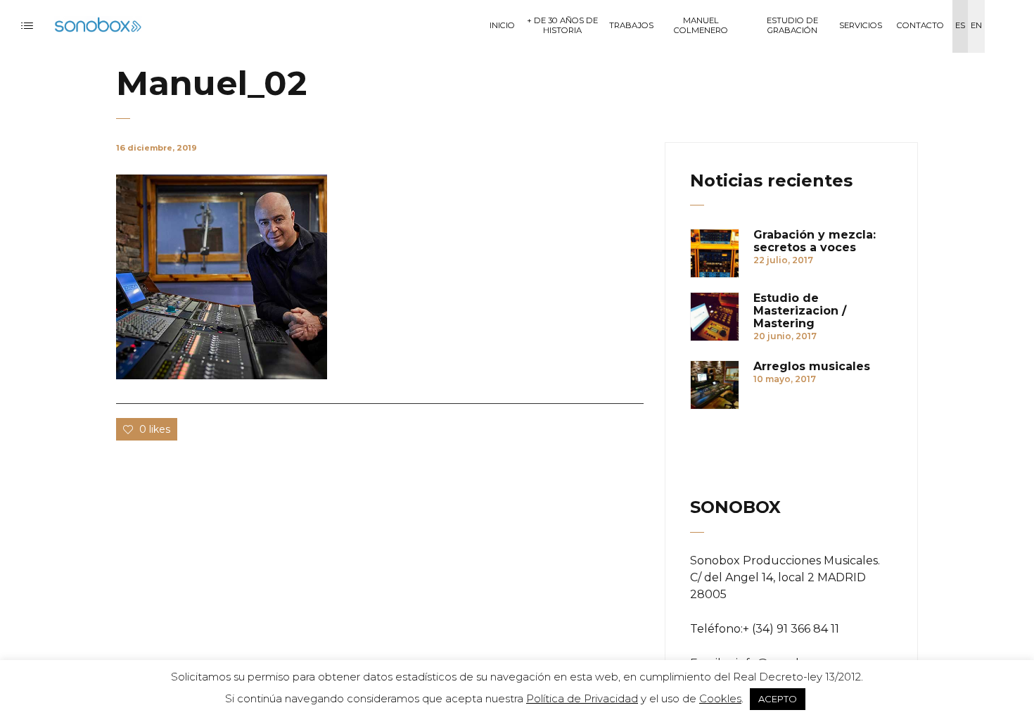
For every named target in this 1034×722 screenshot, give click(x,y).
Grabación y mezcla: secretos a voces (814, 241)
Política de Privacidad (582, 698)
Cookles (720, 698)
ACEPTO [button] (777, 698)
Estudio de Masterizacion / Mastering (799, 311)
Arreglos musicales (811, 366)
